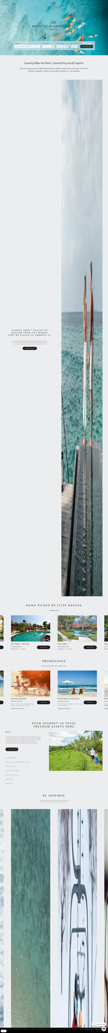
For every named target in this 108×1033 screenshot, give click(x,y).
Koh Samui (13, 770)
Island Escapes (17, 699)
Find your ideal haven (86, 46)
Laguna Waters (64, 644)
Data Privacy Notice (89, 1029)
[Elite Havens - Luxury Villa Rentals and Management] (54, 7)
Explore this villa (43, 647)
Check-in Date (45, 43)
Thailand (19, 646)
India (9, 783)
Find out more (43, 702)
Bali (9, 732)
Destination (17, 43)
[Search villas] (103, 4)
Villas (5, 4)
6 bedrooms (62, 649)
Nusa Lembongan (18, 762)
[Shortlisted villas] (105, 4)
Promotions (84, 4)
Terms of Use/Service (100, 1029)
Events (14, 4)
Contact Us (96, 4)
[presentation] (2, 628)
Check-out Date (60, 43)
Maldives (12, 775)
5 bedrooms (15, 649)
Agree (3, 1030)
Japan (10, 779)
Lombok (11, 758)
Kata (12, 646)
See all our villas (54, 610)
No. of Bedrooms (74, 43)
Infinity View (16, 644)
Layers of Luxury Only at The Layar (72, 691)
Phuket (15, 646)
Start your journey (12, 749)
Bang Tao (60, 646)
